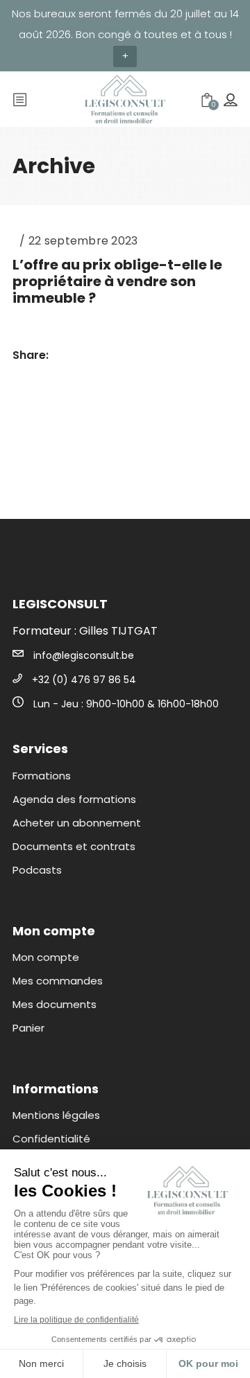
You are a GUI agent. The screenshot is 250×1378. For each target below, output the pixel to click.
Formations (41, 775)
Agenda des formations (74, 799)
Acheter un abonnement (76, 822)
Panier (28, 1028)
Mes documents (54, 1004)
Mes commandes (57, 980)
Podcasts (37, 870)
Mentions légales (56, 1115)
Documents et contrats (73, 846)
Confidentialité (51, 1138)
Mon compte (45, 957)
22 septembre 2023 (83, 241)
